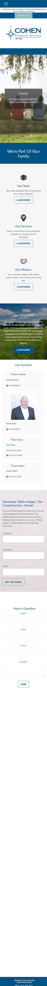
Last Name (7, 549)
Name (23, 613)
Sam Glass (10, 445)
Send (23, 684)
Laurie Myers (12, 471)
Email (5, 566)
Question (24, 661)
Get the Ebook (13, 582)
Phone (23, 645)
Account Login (23, 15)
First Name (7, 533)
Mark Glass (11, 424)
